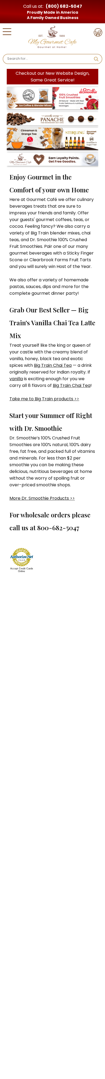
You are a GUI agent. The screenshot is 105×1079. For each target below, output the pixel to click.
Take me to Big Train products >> (44, 399)
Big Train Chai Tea (53, 365)
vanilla (16, 379)
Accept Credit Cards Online (21, 570)
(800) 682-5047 (64, 6)
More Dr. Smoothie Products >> (42, 498)
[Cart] (98, 33)
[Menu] (7, 32)
